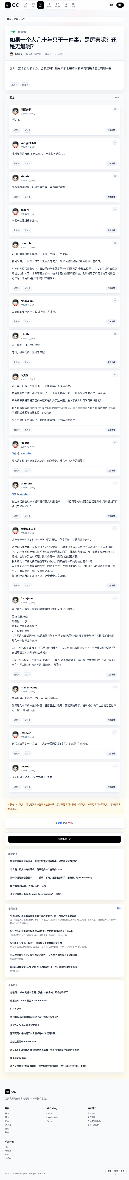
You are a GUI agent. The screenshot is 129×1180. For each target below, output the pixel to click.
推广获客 (91, 1117)
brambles (25, 453)
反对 (25, 84)
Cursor (49, 1121)
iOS (6, 1147)
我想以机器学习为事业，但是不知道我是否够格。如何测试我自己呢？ (44, 861)
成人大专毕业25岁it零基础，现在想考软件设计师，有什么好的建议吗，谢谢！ (48, 1066)
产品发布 (91, 1113)
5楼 (14, 453)
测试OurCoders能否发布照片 (24, 1025)
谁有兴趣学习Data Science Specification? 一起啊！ (36, 893)
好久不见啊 (15, 1008)
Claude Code (52, 1117)
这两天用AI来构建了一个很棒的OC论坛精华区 (32, 1033)
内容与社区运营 (94, 1121)
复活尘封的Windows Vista (23, 1041)
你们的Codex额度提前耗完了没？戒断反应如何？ (34, 1016)
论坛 (16, 19)
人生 (23, 19)
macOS (8, 1150)
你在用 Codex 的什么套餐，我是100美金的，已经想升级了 (39, 992)
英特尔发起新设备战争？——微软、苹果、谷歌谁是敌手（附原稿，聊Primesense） (51, 877)
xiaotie (24, 494)
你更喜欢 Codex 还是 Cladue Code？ (29, 1000)
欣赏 (14, 84)
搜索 (7, 1128)
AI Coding (51, 1108)
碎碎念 (8, 1125)
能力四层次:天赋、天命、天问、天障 (28, 885)
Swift (7, 1154)
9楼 (14, 494)
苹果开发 (9, 1141)
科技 (119, 908)
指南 (7, 1132)
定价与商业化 (93, 1125)
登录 (111, 5)
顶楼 (109, 1171)
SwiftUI (8, 1158)
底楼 (116, 1171)
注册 (120, 5)
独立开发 (92, 1108)
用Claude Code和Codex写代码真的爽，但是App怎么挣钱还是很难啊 (44, 1049)
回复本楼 (111, 130)
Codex (49, 1113)
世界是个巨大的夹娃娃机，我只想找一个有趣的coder (36, 869)
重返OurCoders (18, 1057)
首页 (9, 19)
